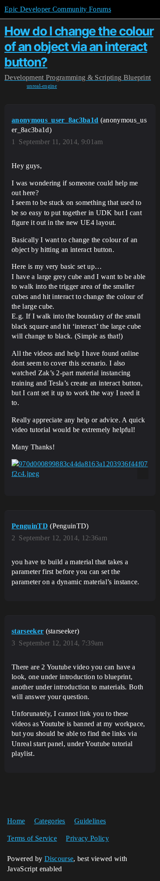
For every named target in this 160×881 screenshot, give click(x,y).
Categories (49, 821)
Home (16, 821)
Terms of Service (32, 838)
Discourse (59, 858)
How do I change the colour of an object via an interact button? (78, 47)
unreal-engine (42, 86)
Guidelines (90, 821)
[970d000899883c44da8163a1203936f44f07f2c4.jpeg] (80, 469)
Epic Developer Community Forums (57, 9)
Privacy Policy (87, 838)
